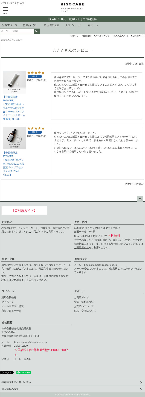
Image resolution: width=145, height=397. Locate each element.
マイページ (74, 25)
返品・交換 (8, 258)
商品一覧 (31, 25)
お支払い (7, 221)
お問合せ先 (81, 258)
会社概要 (7, 322)
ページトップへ (140, 199)
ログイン (75, 36)
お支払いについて (84, 306)
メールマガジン (102, 36)
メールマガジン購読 (12, 306)
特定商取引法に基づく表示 (16, 382)
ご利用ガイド (36, 231)
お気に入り (53, 25)
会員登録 (87, 36)
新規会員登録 (8, 297)
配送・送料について (85, 301)
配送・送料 (81, 221)
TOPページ (11, 25)
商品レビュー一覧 (11, 310)
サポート (80, 291)
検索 (36, 31)
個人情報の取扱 (10, 389)
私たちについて (121, 36)
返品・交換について (85, 310)
